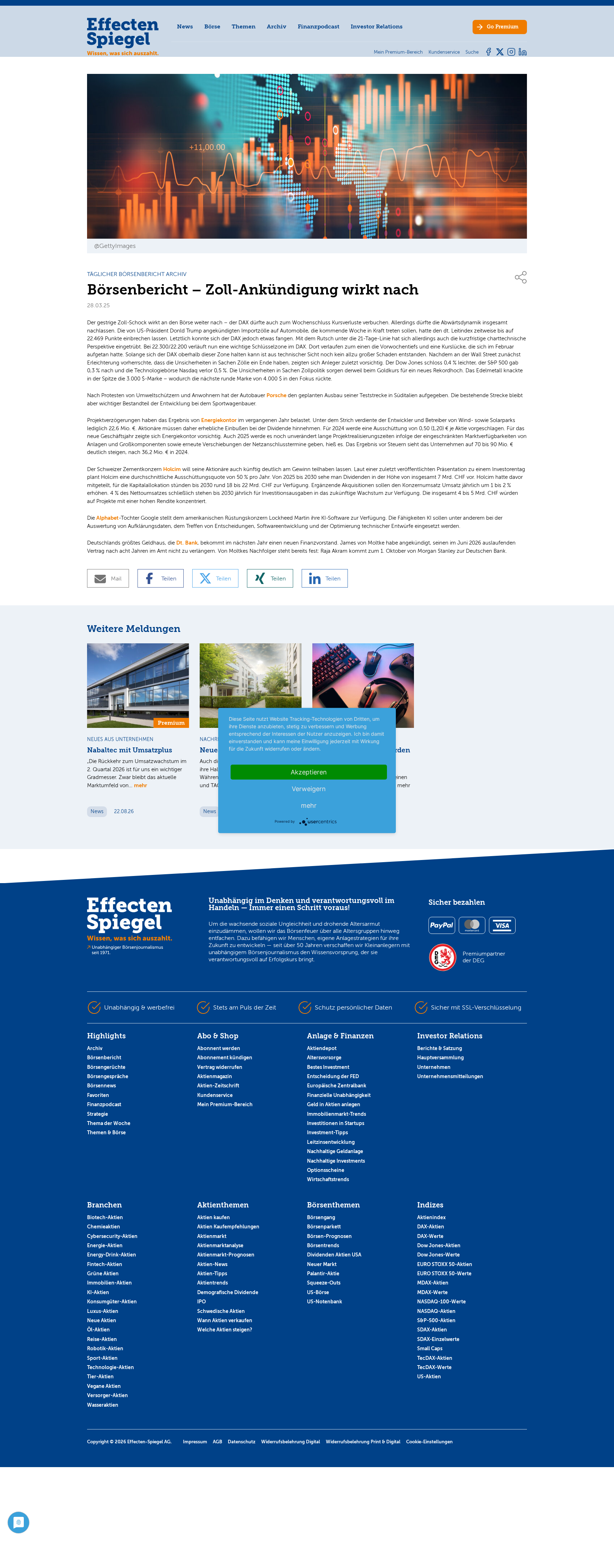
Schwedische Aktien (221, 1311)
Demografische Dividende (227, 1292)
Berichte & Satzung (439, 1048)
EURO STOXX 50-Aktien (444, 1264)
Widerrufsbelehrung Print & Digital (363, 1441)
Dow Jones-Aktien (438, 1245)
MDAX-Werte (432, 1292)
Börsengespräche (107, 1076)
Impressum (195, 1441)
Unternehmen (434, 1067)
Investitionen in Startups (335, 1123)
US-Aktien (429, 1376)
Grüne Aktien (103, 1273)
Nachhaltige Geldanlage (335, 1151)
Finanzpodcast (318, 26)
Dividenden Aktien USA (334, 1255)
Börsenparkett (324, 1226)
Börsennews (101, 1085)
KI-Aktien (98, 1292)
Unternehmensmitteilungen (450, 1076)
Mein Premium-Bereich (225, 1104)
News (185, 26)
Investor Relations (377, 26)
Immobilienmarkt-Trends (336, 1114)
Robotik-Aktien (105, 1348)
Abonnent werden (218, 1048)
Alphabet (107, 518)
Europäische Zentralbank (336, 1085)
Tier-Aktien (100, 1376)
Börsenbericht (104, 1057)
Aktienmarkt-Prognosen (225, 1255)
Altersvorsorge (324, 1057)
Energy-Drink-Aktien (111, 1255)
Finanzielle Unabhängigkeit (339, 1095)
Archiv (276, 26)
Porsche (276, 395)
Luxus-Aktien (102, 1311)
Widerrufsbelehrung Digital (290, 1441)
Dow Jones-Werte (438, 1255)
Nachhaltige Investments (336, 1161)
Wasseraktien (102, 1405)
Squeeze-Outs (323, 1283)
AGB (217, 1441)
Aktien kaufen (213, 1217)
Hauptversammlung (440, 1057)
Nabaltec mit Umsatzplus (129, 750)
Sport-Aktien (102, 1358)
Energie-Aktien (105, 1245)
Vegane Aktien (104, 1386)
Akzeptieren (309, 772)
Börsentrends (323, 1245)
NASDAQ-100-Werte (441, 1301)
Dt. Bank (187, 543)
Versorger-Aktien (107, 1395)
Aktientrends (212, 1283)
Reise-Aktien (102, 1339)
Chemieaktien (103, 1226)
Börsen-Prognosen (329, 1236)
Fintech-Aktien (104, 1264)
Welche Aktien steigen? (224, 1329)
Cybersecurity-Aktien (112, 1236)
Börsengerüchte (106, 1067)
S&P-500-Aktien (436, 1320)
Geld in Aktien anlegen (333, 1104)
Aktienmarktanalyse (220, 1245)
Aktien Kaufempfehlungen (228, 1226)
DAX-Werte (430, 1236)
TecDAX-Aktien (434, 1358)
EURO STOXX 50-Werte (444, 1273)
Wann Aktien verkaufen (224, 1320)
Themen (243, 26)
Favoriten (98, 1095)
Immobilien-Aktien (109, 1283)
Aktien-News (212, 1264)
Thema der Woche (108, 1123)
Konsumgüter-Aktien (112, 1301)
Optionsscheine (325, 1170)
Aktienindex (431, 1217)
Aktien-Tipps (212, 1273)
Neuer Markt (321, 1264)
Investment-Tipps (327, 1132)
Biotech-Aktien (105, 1217)
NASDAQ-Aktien (436, 1311)
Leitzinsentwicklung (331, 1142)
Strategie (97, 1114)
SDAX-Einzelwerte (438, 1339)
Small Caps (429, 1348)
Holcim (172, 469)
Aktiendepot (321, 1048)
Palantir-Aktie (323, 1273)
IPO (201, 1301)
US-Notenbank (324, 1301)
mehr (140, 785)
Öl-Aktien (98, 1329)
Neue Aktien (101, 1320)
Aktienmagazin (214, 1076)
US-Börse (318, 1292)
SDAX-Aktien (432, 1329)
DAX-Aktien (430, 1226)
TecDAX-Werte (434, 1367)
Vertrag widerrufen (219, 1067)
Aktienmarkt (211, 1236)
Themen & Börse (106, 1132)
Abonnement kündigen (224, 1057)
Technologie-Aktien (110, 1367)
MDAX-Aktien (432, 1283)
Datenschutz (241, 1441)
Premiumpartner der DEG (484, 957)
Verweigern (309, 789)
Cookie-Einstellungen (429, 1441)
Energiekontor (219, 420)
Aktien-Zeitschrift (218, 1085)
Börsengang (321, 1217)
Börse (212, 26)
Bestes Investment (328, 1067)
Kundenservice (215, 1095)
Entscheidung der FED (333, 1076)
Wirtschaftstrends (328, 1179)
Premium (502, 27)
